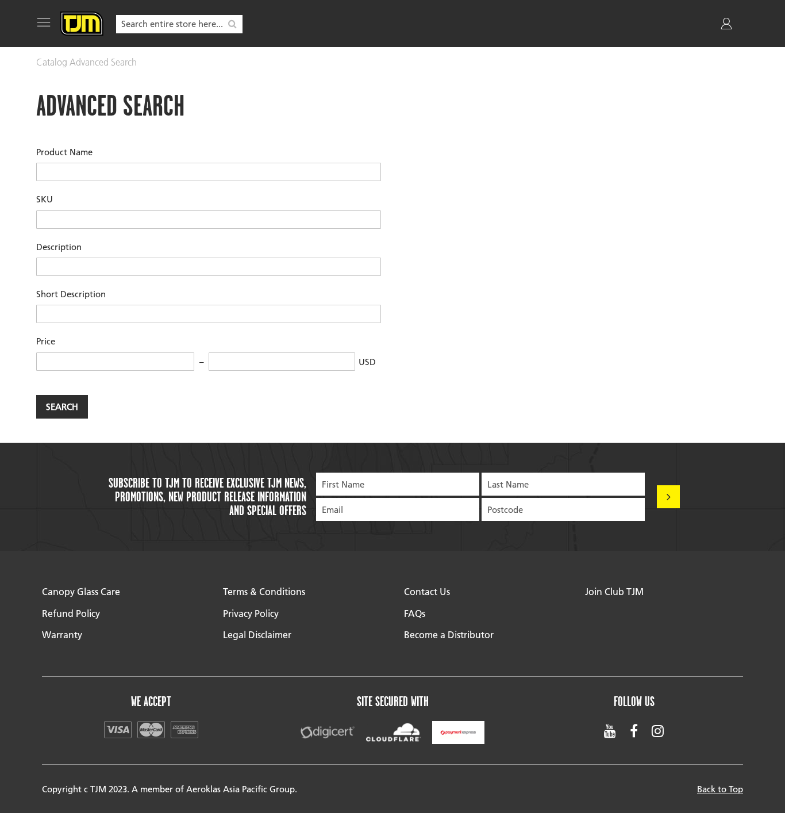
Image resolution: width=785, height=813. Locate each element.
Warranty (62, 634)
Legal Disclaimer (257, 634)
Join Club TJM (614, 591)
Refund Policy (71, 613)
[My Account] (727, 26)
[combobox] (179, 24)
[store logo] (81, 23)
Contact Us (427, 591)
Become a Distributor (449, 634)
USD (367, 361)
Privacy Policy (251, 613)
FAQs (414, 613)
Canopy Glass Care (81, 591)
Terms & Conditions (264, 591)
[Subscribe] (668, 496)
